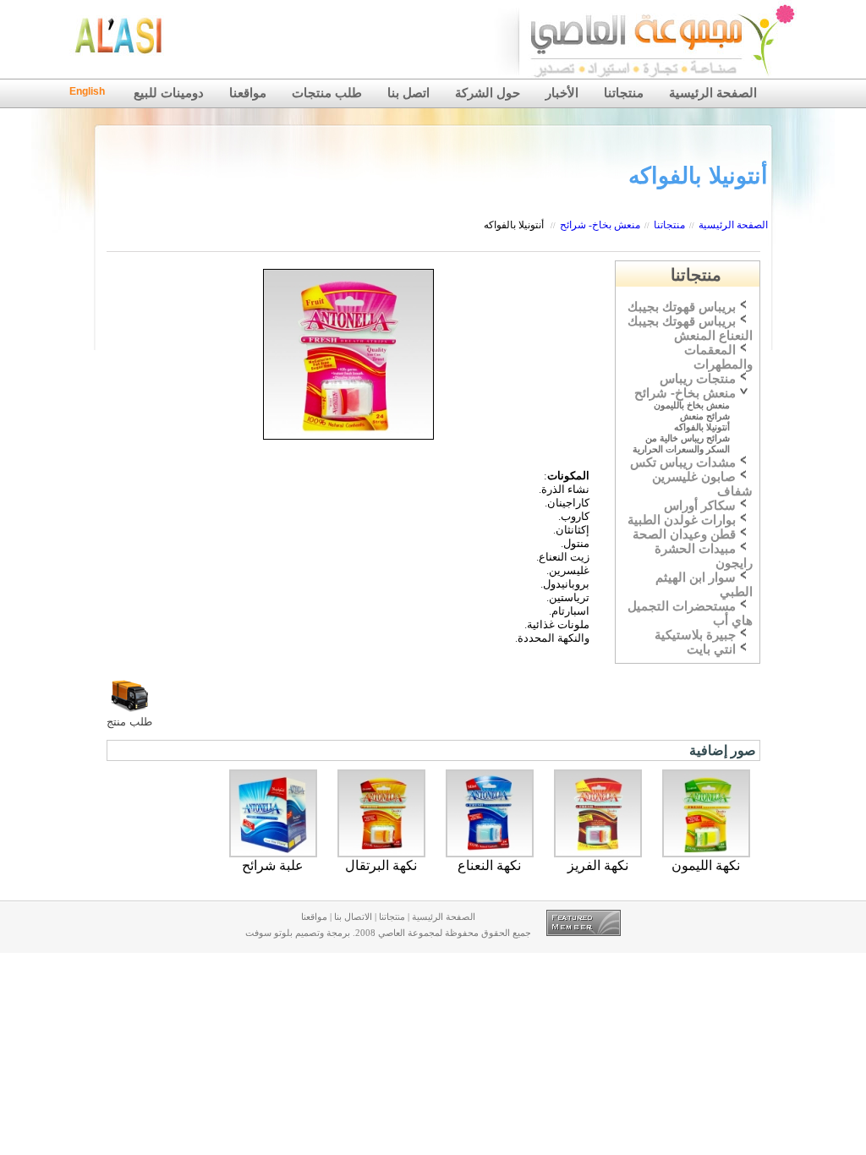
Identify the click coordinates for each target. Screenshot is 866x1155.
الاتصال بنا (353, 917)
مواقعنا (247, 93)
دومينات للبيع (169, 93)
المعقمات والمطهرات (718, 357)
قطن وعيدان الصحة (684, 534)
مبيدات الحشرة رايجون (704, 556)
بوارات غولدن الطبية (682, 520)
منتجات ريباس (698, 379)
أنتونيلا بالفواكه (514, 225)
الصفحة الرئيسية (713, 93)
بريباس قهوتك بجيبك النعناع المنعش (690, 328)
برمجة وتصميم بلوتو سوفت (297, 933)
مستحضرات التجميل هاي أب (690, 613)
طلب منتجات (327, 93)
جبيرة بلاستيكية (695, 635)
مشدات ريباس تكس (683, 462)
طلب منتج (129, 721)
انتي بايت (711, 649)
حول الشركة (487, 93)
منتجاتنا (624, 93)
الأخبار (561, 93)
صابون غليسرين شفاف (702, 484)
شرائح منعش (705, 416)
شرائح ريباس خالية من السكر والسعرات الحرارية (681, 443)
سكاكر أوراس (700, 505)
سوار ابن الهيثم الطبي (704, 585)
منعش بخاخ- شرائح (600, 225)
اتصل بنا (408, 93)
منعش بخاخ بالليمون (692, 405)
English (87, 91)
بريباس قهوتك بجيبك (682, 307)
